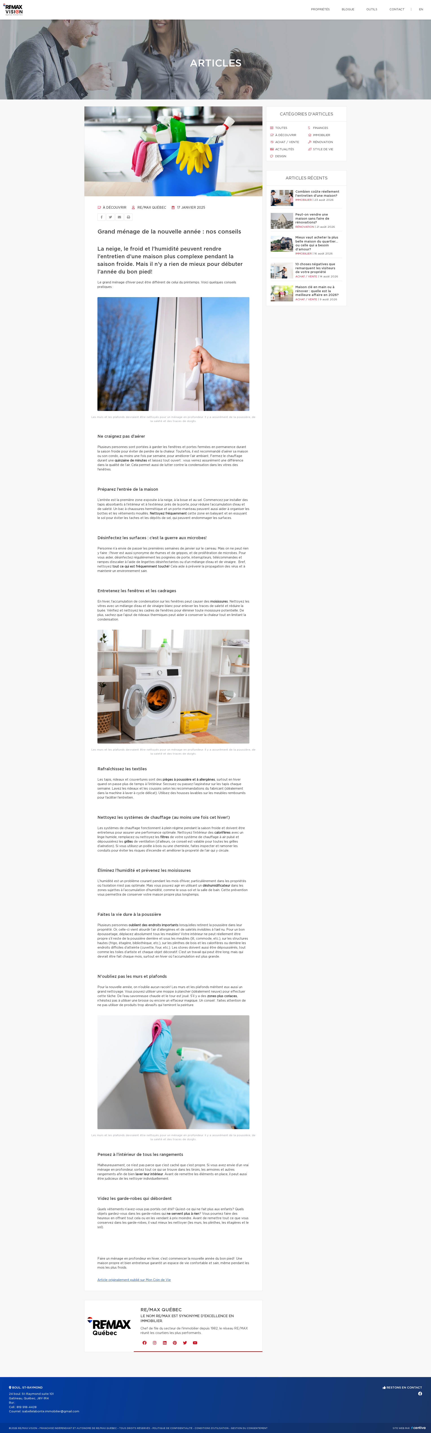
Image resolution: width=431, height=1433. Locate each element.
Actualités (284, 149)
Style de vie (322, 149)
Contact (397, 9)
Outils (371, 9)
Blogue (348, 9)
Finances (320, 128)
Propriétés (320, 9)
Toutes (280, 128)
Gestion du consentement (249, 1428)
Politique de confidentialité (172, 1428)
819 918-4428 (27, 1407)
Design (280, 156)
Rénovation (322, 142)
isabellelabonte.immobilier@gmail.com (50, 1411)
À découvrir (114, 207)
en (421, 9)
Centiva (418, 1427)
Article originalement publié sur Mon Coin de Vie (134, 1280)
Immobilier (321, 135)
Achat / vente (286, 142)
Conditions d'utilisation (212, 1428)
